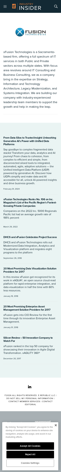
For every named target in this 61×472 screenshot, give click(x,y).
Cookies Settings (30, 463)
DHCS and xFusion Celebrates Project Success (30, 237)
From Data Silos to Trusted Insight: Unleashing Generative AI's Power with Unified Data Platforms (29, 141)
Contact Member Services (24, 401)
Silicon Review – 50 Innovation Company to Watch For (28, 339)
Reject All (30, 454)
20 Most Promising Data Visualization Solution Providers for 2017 (29, 270)
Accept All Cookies (30, 446)
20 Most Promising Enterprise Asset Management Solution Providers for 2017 (26, 308)
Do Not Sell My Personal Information (29, 398)
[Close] (56, 425)
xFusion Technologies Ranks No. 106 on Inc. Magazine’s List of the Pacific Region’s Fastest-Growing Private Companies (29, 203)
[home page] (26, 6)
